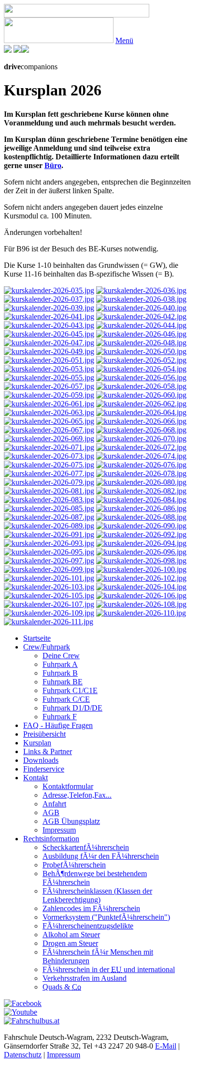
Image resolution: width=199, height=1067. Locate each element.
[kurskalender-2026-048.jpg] (141, 343)
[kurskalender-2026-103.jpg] (49, 587)
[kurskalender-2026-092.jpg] (141, 534)
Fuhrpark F (60, 716)
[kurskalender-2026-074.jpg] (141, 456)
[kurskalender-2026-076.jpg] (141, 465)
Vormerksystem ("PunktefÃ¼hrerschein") (106, 917)
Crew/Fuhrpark (46, 647)
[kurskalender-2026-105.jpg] (49, 595)
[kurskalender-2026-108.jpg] (141, 604)
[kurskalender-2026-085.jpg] (49, 508)
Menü (124, 40)
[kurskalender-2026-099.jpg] (49, 569)
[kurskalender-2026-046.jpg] (141, 334)
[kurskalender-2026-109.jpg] (49, 613)
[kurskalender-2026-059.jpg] (49, 395)
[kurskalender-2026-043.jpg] (49, 325)
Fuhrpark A (60, 664)
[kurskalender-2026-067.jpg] (49, 430)
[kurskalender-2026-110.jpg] (141, 613)
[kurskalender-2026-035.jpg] (49, 290)
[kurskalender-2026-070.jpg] (141, 438)
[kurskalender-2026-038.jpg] (141, 299)
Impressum (59, 830)
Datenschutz (23, 1055)
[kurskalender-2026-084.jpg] (141, 499)
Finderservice (43, 769)
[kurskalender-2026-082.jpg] (141, 491)
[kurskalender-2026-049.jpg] (49, 351)
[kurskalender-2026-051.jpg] (49, 360)
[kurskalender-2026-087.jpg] (49, 517)
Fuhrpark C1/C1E (70, 690)
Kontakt (35, 777)
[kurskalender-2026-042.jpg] (141, 316)
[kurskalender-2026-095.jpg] (49, 552)
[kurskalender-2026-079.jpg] (49, 482)
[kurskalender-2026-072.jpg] (141, 447)
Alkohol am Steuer (71, 934)
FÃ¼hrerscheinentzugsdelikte (88, 926)
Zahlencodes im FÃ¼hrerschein (91, 908)
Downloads (40, 760)
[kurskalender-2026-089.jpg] (49, 526)
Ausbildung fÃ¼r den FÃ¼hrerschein (101, 856)
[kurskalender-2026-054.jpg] (141, 369)
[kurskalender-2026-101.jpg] (49, 578)
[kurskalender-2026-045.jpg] (49, 334)
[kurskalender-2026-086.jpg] (141, 508)
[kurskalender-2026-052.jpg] (141, 360)
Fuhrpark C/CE (66, 699)
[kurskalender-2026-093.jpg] (49, 543)
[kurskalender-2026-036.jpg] (141, 290)
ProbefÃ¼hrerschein (74, 865)
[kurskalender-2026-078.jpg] (141, 473)
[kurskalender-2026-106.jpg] (141, 595)
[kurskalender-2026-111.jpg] (48, 622)
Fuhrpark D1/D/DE (72, 708)
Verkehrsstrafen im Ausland (85, 978)
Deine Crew (61, 655)
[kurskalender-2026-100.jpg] (141, 569)
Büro (52, 165)
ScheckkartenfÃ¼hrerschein (86, 847)
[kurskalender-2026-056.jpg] (141, 377)
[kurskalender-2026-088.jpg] (141, 517)
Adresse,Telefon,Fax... (77, 795)
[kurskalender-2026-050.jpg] (141, 351)
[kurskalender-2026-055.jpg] (49, 377)
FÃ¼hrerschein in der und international (109, 969)
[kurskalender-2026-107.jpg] (49, 604)
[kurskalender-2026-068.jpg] (141, 430)
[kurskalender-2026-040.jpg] (141, 308)
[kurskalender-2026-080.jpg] (141, 482)
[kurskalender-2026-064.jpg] (141, 412)
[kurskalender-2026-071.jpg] (49, 447)
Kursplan (37, 743)
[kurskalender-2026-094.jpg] (141, 543)
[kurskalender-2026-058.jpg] (141, 386)
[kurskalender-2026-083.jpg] (49, 499)
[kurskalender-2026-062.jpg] (141, 404)
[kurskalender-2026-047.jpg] (49, 343)
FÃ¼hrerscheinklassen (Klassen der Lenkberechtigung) (97, 895)
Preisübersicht (44, 734)
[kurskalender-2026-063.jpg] (49, 412)
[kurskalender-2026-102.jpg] (141, 578)
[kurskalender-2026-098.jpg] (141, 561)
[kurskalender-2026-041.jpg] (49, 316)
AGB (51, 812)
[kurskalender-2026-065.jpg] (49, 421)
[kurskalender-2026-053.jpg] (49, 369)
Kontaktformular (68, 786)
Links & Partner (47, 751)
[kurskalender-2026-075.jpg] (49, 465)
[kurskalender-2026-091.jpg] (49, 534)
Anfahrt (54, 804)
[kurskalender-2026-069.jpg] (49, 438)
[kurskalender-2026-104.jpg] (141, 587)
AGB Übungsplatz (71, 821)
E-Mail (165, 1046)
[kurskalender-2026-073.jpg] (49, 456)
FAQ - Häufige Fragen (58, 725)
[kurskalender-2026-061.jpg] (49, 404)
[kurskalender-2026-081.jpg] (49, 491)
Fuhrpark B (60, 673)
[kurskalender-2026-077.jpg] (49, 473)
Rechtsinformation (51, 839)
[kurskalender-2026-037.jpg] (49, 299)
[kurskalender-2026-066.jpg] (141, 421)
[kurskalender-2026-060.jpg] (141, 395)
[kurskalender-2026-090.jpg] (141, 526)
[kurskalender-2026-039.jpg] (49, 308)
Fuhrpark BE (63, 682)
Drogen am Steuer (70, 943)
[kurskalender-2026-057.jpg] (49, 386)
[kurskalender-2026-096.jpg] (141, 552)
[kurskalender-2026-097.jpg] (49, 561)
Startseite (37, 638)
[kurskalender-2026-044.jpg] (141, 325)
